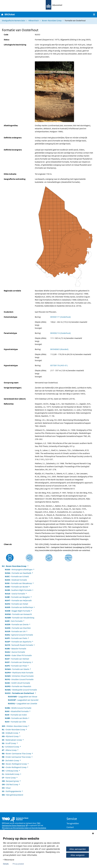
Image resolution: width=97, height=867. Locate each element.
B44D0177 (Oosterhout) (60, 317)
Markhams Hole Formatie (19, 672)
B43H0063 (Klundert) (59, 349)
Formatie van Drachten (18, 628)
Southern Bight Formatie (18, 590)
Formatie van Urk (15, 631)
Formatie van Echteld (17, 576)
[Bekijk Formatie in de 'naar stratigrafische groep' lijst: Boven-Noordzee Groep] (68, 557)
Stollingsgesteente (11, 791)
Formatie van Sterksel (17, 659)
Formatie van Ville (15, 722)
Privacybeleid (18, 864)
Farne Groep (9, 777)
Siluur (6, 788)
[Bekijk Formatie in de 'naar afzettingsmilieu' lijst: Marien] (49, 557)
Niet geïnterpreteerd (12, 795)
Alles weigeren (77, 855)
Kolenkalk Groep (10, 774)
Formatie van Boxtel (16, 586)
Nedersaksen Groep (12, 740)
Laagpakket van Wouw (22, 696)
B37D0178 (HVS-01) (59, 365)
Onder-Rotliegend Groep (14, 767)
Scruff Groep (9, 743)
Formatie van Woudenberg (19, 617)
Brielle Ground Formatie (18, 708)
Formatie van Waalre (17, 669)
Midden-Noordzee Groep (15, 726)
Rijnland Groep (10, 736)
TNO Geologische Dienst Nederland (21, 824)
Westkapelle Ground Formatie (21, 690)
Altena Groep (9, 750)
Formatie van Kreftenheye (19, 607)
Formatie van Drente (17, 624)
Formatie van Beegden (17, 597)
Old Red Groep (10, 784)
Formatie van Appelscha (18, 641)
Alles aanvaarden (77, 849)
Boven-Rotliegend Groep (14, 764)
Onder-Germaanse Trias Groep (16, 757)
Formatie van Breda (16, 718)
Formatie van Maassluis (18, 686)
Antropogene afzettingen (19, 569)
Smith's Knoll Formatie (17, 683)
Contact (70, 827)
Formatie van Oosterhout (19, 693)
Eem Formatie (14, 621)
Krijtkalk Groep (10, 733)
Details (6, 864)
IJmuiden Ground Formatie (19, 679)
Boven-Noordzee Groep (52, 20)
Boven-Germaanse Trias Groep (16, 753)
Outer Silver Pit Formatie (18, 655)
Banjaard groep (10, 781)
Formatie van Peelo (16, 638)
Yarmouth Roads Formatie (19, 645)
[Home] (2, 14)
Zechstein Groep (10, 760)
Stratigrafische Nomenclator (13, 20)
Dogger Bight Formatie (17, 611)
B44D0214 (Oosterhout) (60, 333)
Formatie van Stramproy (18, 662)
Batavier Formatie (15, 648)
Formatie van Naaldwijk (18, 573)
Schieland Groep (10, 747)
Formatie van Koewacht (18, 614)
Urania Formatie (15, 593)
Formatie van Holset (16, 604)
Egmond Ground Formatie (19, 635)
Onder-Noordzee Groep (13, 729)
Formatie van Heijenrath (18, 600)
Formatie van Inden (16, 715)
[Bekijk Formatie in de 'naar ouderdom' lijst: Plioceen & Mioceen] (29, 557)
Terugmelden (73, 823)
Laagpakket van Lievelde (22, 703)
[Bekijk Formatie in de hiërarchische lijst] (10, 557)
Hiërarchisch (33, 20)
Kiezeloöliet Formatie (17, 711)
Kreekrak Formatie (16, 580)
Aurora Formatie (15, 652)
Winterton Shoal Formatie (19, 676)
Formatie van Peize (16, 666)
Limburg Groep (10, 771)
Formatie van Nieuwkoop (18, 583)
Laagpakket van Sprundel (23, 700)
